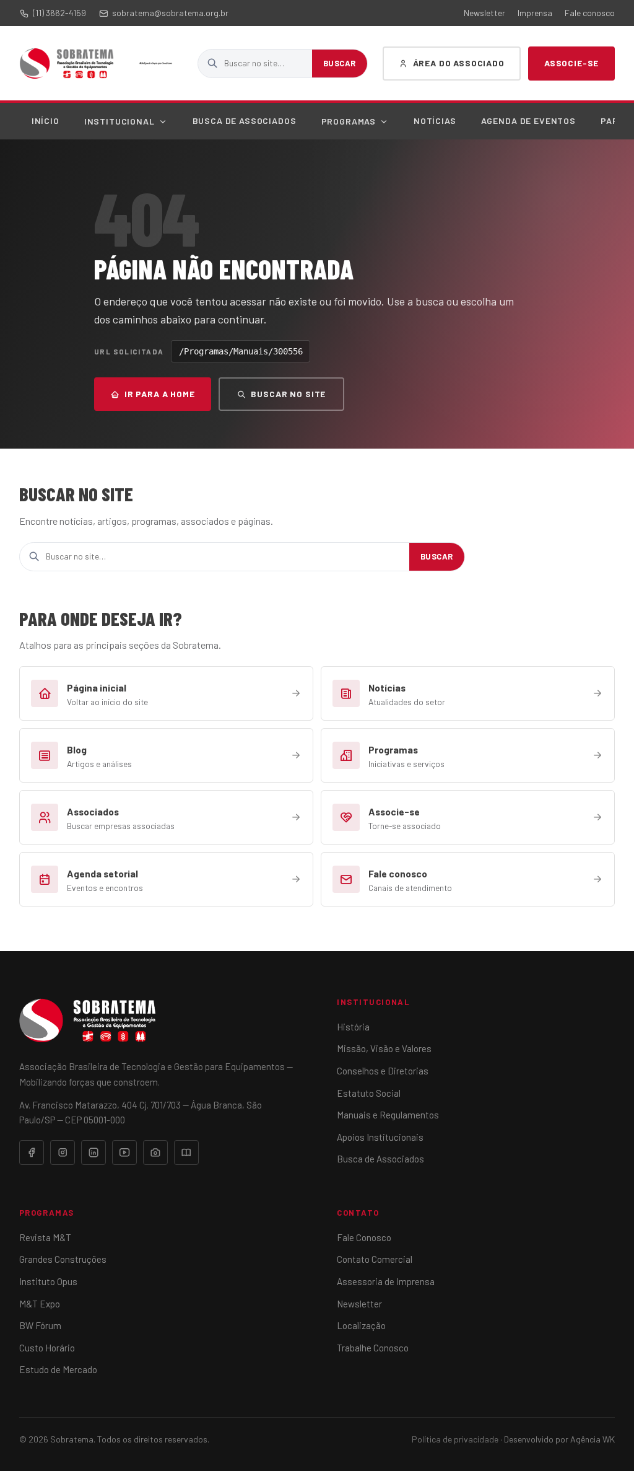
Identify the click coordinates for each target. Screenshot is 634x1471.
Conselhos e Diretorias (382, 1070)
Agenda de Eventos (528, 120)
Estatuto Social (369, 1093)
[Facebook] (31, 1152)
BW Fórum (40, 1325)
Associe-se (571, 63)
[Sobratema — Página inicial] (66, 63)
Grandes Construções (62, 1259)
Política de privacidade (455, 1439)
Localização (361, 1325)
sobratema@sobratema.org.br (170, 12)
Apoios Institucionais (380, 1137)
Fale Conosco (364, 1237)
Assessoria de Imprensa (386, 1281)
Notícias (435, 120)
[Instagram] (62, 1152)
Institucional (119, 121)
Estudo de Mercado (58, 1369)
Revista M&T (45, 1237)
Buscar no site (288, 394)
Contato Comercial (374, 1259)
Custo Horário (47, 1347)
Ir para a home (159, 394)
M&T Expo (39, 1303)
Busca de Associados (245, 120)
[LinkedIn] (93, 1152)
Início (45, 120)
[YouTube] (124, 1152)
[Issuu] (186, 1152)
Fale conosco (590, 12)
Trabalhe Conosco (373, 1347)
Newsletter (484, 12)
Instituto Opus (48, 1281)
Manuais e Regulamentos (388, 1114)
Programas (348, 121)
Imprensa (535, 12)
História (353, 1026)
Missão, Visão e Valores (384, 1048)
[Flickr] (155, 1152)
